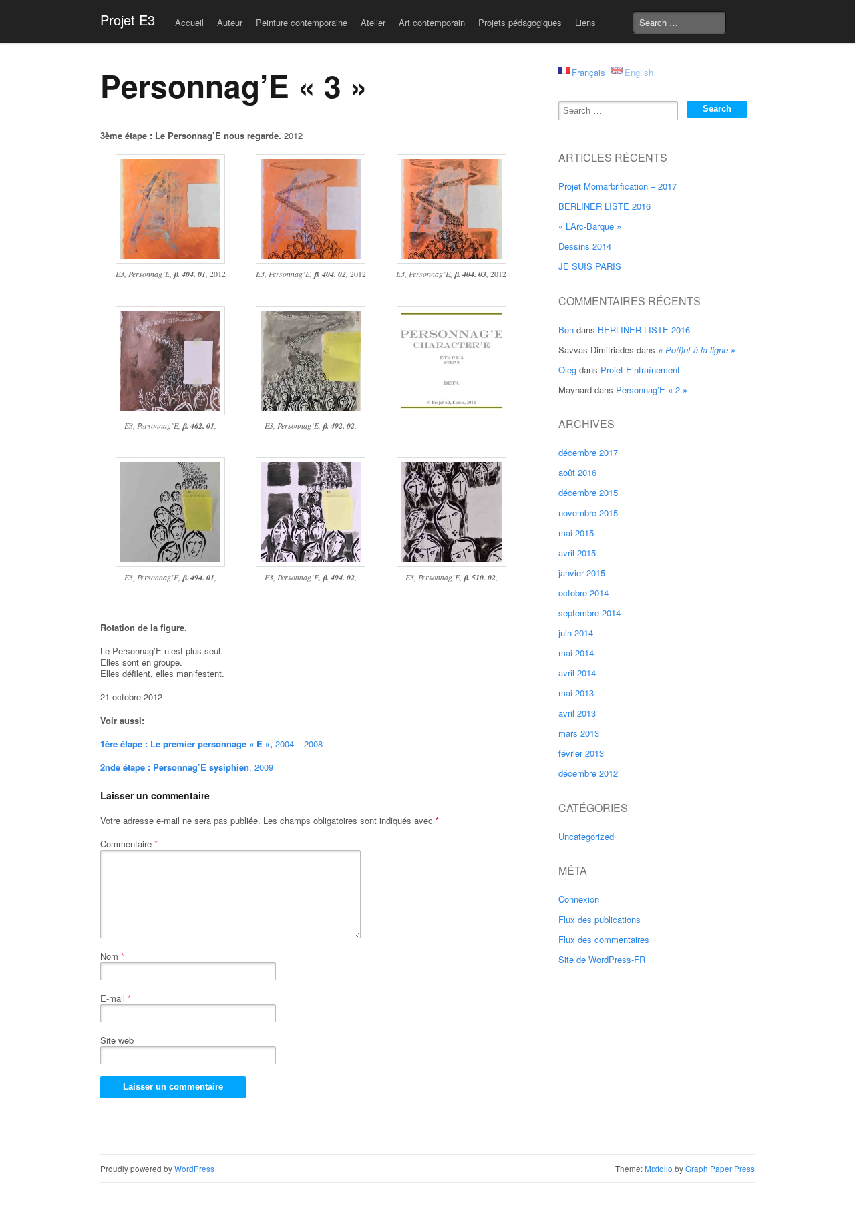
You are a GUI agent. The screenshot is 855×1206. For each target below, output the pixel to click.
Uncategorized (586, 836)
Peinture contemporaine (301, 22)
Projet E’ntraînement (640, 369)
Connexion (578, 899)
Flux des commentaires (603, 939)
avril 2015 (577, 552)
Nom (112, 956)
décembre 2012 (588, 773)
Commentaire (129, 843)
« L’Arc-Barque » (589, 226)
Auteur (229, 22)
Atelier (373, 22)
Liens (585, 22)
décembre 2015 (588, 492)
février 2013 (581, 753)
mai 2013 (576, 692)
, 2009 (186, 767)
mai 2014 (576, 652)
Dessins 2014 (584, 246)
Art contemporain (432, 22)
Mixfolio (659, 1168)
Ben (566, 329)
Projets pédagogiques (520, 22)
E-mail (115, 998)
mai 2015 (576, 532)
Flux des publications (599, 919)
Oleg (567, 369)
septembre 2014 (589, 612)
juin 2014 (575, 632)
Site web (117, 1040)
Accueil (189, 22)
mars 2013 (578, 733)
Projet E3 (127, 19)
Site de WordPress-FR (601, 959)
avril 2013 (577, 713)
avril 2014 (577, 672)
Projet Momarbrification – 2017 (617, 186)
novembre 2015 (588, 512)
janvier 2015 (581, 572)
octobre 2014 (583, 592)
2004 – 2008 (211, 743)
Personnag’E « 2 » (651, 389)
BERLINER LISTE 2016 (604, 206)
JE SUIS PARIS (589, 266)
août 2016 (577, 472)
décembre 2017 (588, 452)
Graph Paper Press (720, 1168)
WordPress (194, 1168)
